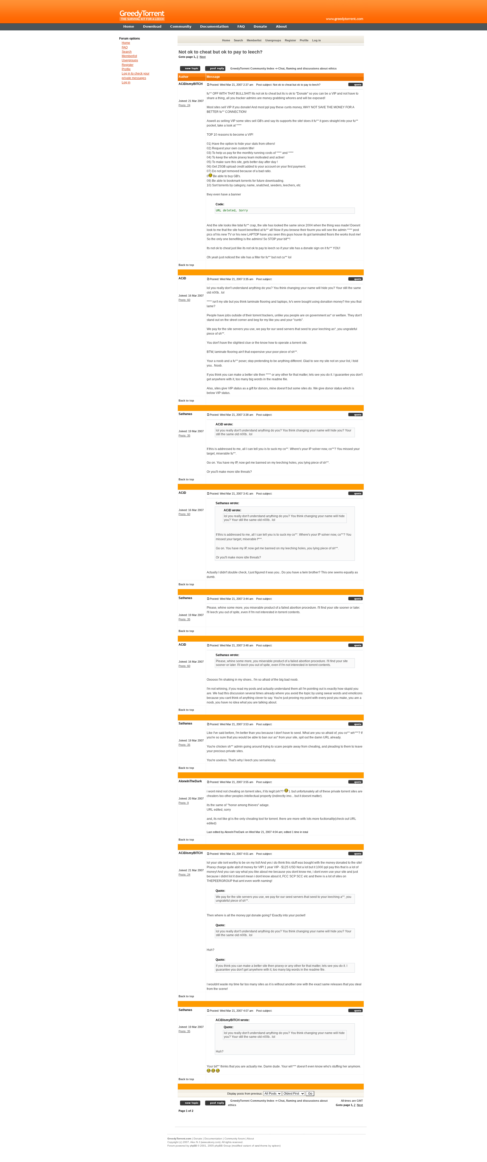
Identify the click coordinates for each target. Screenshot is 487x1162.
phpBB (193, 1145)
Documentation (213, 1138)
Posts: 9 (184, 802)
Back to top (186, 264)
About (250, 1138)
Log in (316, 40)
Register (290, 40)
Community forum (234, 1138)
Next (203, 56)
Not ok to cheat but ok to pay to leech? (221, 52)
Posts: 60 (184, 299)
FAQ (125, 47)
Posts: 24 (184, 105)
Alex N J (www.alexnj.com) (205, 1142)
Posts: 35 (184, 435)
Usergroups (273, 40)
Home (226, 40)
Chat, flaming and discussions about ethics (307, 68)
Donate (198, 1138)
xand (257, 1145)
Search (238, 40)
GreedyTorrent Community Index (252, 68)
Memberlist (254, 40)
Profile (304, 40)
